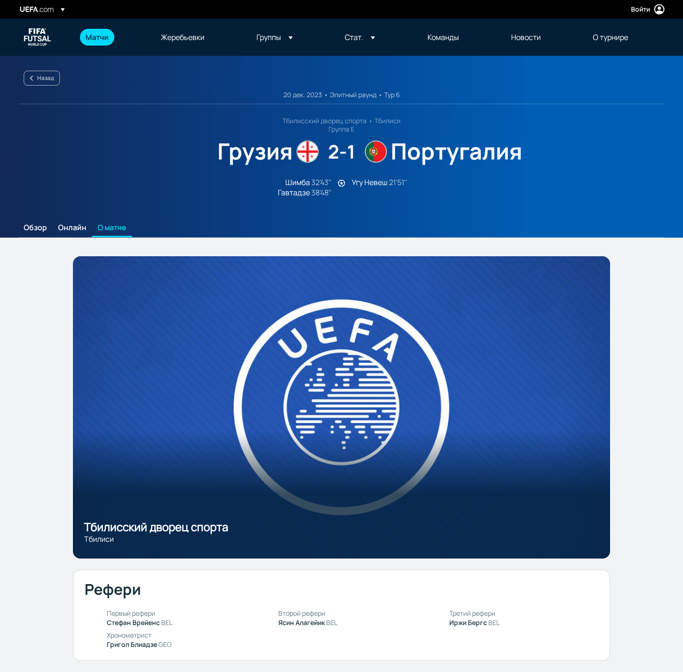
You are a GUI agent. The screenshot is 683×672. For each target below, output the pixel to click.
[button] (274, 37)
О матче (112, 228)
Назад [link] (45, 78)
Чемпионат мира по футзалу (37, 37)
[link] (97, 37)
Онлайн (72, 228)
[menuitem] (111, 37)
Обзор (35, 228)
